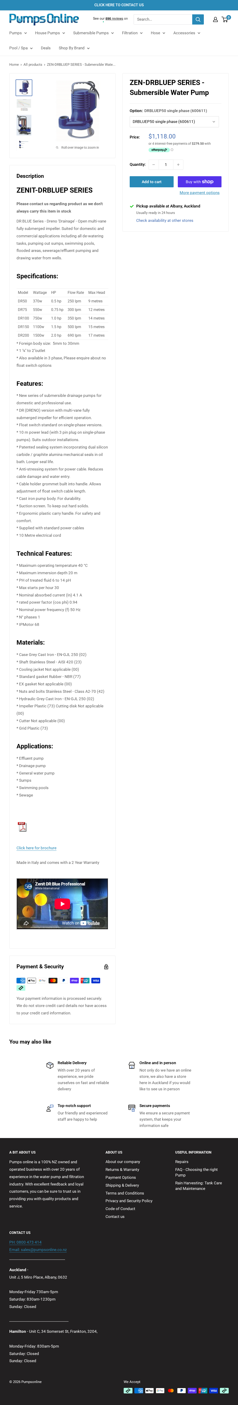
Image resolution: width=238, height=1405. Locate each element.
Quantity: (138, 164)
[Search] (198, 19)
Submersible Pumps (91, 33)
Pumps (15, 33)
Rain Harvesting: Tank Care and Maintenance (198, 1186)
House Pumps (47, 33)
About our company (123, 1161)
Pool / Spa (18, 48)
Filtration (130, 33)
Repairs (181, 1161)
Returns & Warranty (122, 1169)
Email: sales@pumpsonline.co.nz (38, 1249)
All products (32, 65)
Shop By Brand (72, 48)
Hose (155, 33)
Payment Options (121, 1177)
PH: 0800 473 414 (25, 1242)
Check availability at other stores (164, 220)
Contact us (115, 1216)
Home (14, 65)
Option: (168, 110)
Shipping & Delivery (122, 1185)
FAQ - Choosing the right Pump (196, 1172)
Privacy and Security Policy (129, 1200)
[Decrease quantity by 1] (154, 164)
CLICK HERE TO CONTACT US (119, 5)
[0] (225, 19)
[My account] (215, 19)
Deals (46, 48)
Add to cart (152, 181)
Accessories (184, 33)
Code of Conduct (120, 1208)
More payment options (200, 192)
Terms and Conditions (125, 1193)
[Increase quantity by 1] (178, 164)
